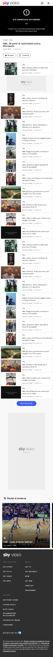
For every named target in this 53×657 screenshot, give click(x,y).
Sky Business (31, 572)
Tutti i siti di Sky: (10, 562)
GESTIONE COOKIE (10, 600)
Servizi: (28, 562)
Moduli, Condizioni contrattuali (34, 641)
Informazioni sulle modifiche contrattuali (23, 643)
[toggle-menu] (49, 3)
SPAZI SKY (29, 586)
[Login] (42, 3)
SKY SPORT (7, 567)
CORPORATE (8, 625)
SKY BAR (28, 581)
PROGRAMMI (30, 590)
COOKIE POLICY (9, 605)
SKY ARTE (7, 581)
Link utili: (7, 595)
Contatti (21, 645)
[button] (9, 55)
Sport (5, 40)
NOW (27, 576)
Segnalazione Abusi (9, 651)
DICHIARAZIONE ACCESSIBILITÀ (9, 614)
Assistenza (13, 645)
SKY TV (28, 567)
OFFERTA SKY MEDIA (11, 620)
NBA (11, 40)
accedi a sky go (10, 633)
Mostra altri (26, 403)
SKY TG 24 (7, 572)
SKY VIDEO (7, 576)
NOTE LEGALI (8, 609)
